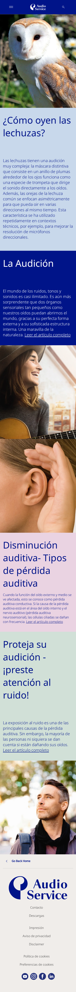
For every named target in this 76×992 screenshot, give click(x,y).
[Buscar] (63, 7)
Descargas (36, 915)
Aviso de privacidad (37, 936)
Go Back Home (21, 861)
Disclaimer (36, 944)
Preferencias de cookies (37, 964)
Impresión (36, 928)
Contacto (36, 907)
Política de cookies (37, 956)
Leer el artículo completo (48, 334)
